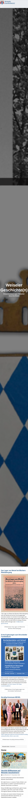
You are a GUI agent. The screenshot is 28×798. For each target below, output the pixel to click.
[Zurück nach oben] (25, 795)
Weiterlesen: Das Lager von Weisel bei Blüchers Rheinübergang (15, 627)
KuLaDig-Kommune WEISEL (10, 697)
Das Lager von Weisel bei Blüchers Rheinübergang (13, 571)
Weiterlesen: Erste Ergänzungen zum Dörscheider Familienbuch (14, 690)
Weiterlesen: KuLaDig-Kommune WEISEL (13, 739)
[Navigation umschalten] (1, 7)
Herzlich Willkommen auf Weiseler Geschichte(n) (10, 772)
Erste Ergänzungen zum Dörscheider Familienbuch (14, 636)
